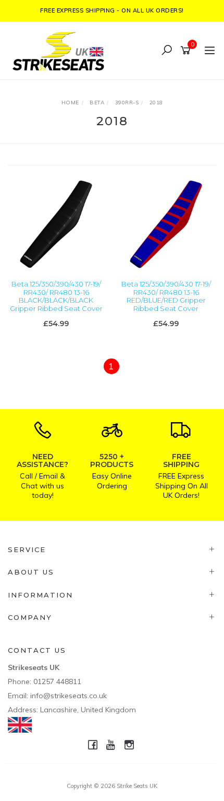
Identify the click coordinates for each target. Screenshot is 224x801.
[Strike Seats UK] (61, 50)
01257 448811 (57, 681)
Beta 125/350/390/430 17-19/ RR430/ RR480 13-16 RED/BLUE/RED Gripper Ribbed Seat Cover (166, 296)
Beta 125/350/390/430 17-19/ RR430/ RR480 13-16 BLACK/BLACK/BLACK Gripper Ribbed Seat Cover (56, 296)
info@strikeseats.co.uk (68, 695)
